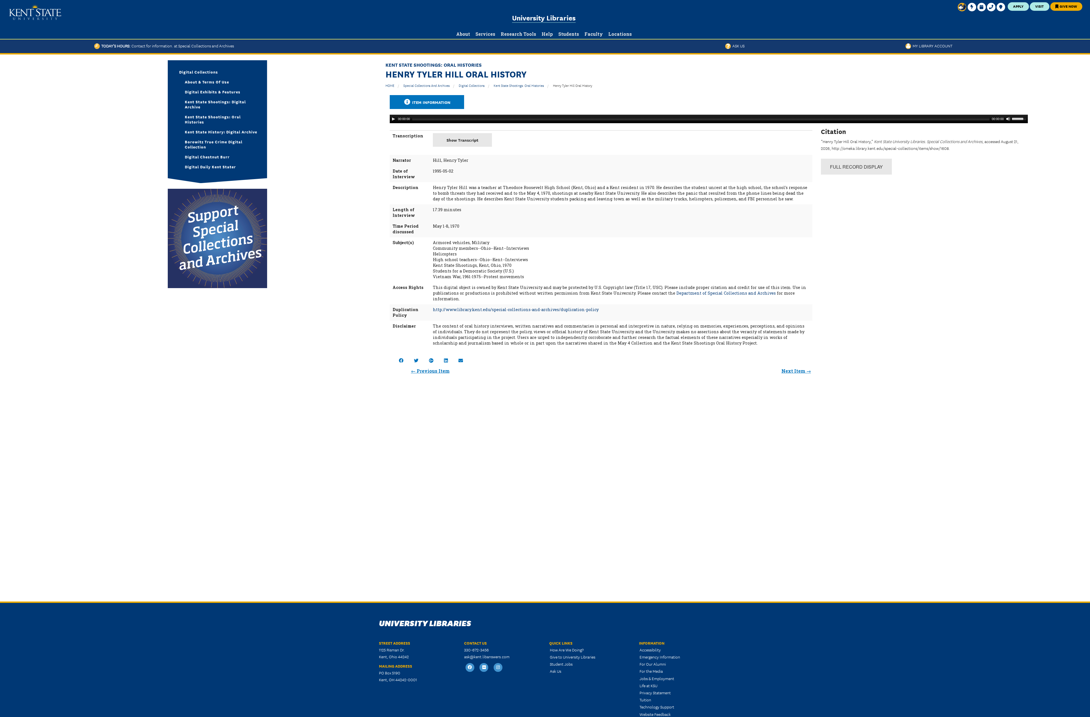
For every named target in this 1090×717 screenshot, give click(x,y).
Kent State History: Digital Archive (221, 131)
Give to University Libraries (572, 657)
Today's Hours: (167, 46)
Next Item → (796, 371)
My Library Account (931, 46)
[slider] (1020, 118)
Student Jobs (561, 664)
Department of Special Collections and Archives (726, 293)
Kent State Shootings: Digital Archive (215, 104)
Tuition (645, 700)
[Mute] (1008, 119)
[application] (709, 119)
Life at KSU (648, 685)
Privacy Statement (655, 692)
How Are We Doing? (567, 650)
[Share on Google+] (431, 360)
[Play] (393, 119)
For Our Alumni (653, 664)
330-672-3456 (476, 650)
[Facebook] (470, 667)
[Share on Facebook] (401, 360)
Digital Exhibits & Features (212, 91)
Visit (1039, 6)
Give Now (1068, 6)
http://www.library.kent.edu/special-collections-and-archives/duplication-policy (516, 309)
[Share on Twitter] (416, 360)
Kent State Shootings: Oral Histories (519, 85)
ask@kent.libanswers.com (487, 656)
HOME (389, 85)
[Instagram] (498, 667)
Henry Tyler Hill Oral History (572, 85)
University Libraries (544, 17)
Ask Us (738, 46)
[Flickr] (484, 667)
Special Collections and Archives (426, 85)
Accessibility (650, 650)
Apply (1018, 6)
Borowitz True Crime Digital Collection (213, 144)
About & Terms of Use (207, 81)
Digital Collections (472, 85)
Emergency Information (660, 657)
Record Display (856, 166)
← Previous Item (430, 371)
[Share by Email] (460, 360)
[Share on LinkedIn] (446, 360)
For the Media (651, 671)
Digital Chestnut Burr (207, 156)
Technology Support (657, 707)
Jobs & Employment (657, 678)
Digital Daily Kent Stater (210, 166)
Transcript (462, 140)
